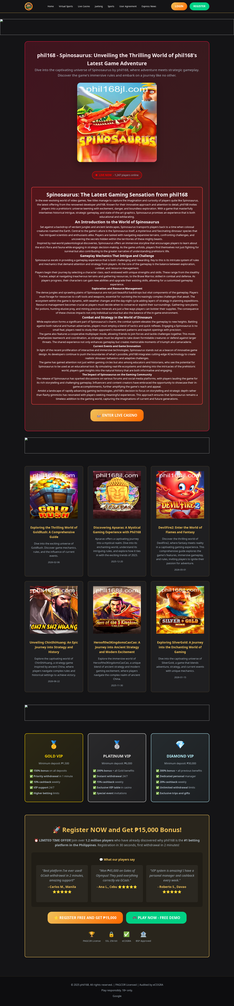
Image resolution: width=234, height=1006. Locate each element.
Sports (111, 6)
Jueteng (99, 6)
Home (51, 6)
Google (117, 996)
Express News (149, 6)
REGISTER (199, 6)
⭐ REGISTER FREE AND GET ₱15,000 (85, 917)
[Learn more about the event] (117, 27)
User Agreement (128, 6)
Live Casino (84, 6)
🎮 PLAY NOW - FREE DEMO (156, 917)
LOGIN (179, 6)
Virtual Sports (66, 6)
